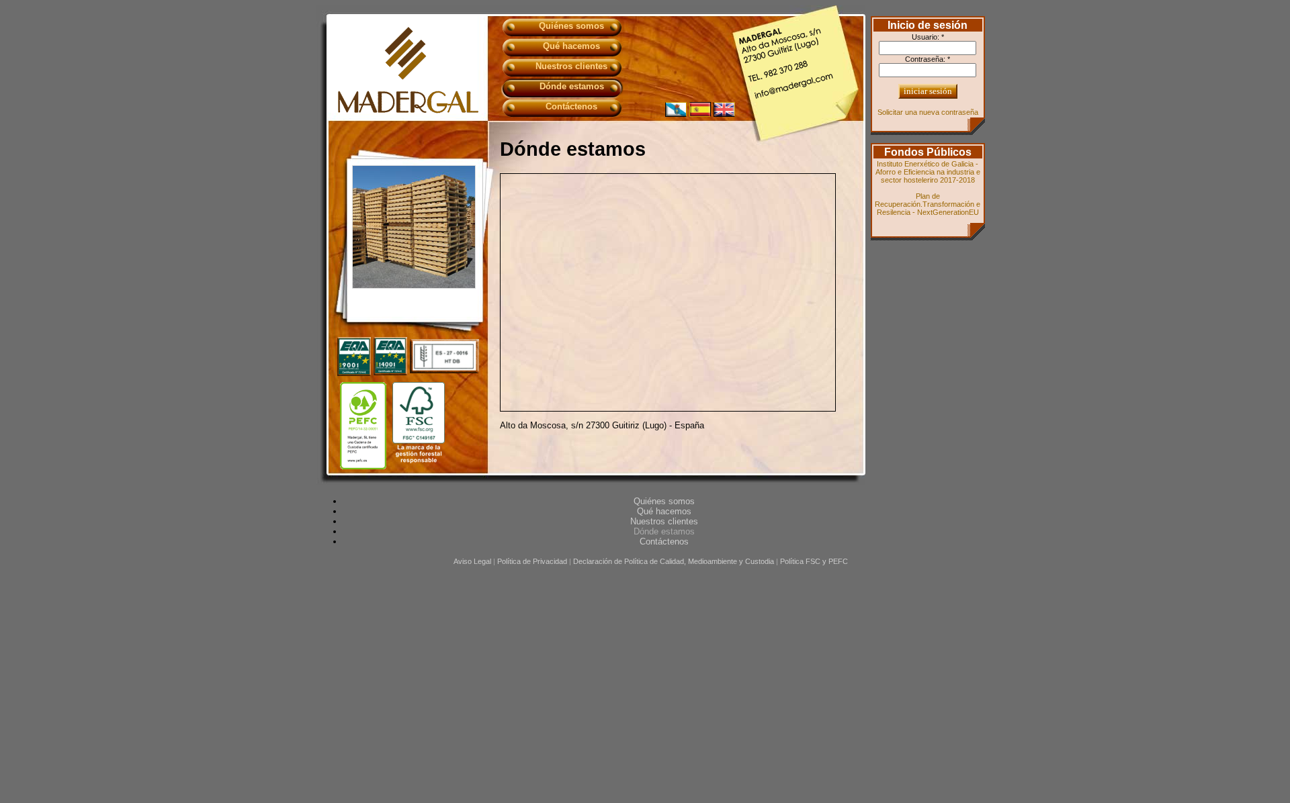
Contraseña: (927, 59)
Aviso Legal (472, 561)
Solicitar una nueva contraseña (927, 112)
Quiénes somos (571, 26)
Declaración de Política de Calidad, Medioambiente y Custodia (673, 561)
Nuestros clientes (571, 66)
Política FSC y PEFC (814, 561)
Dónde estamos (572, 86)
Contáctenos (571, 106)
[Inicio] (408, 110)
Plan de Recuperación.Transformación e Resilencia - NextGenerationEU (927, 204)
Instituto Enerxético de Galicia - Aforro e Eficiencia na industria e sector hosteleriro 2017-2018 (927, 172)
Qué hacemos (571, 46)
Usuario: (928, 37)
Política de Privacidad (532, 561)
